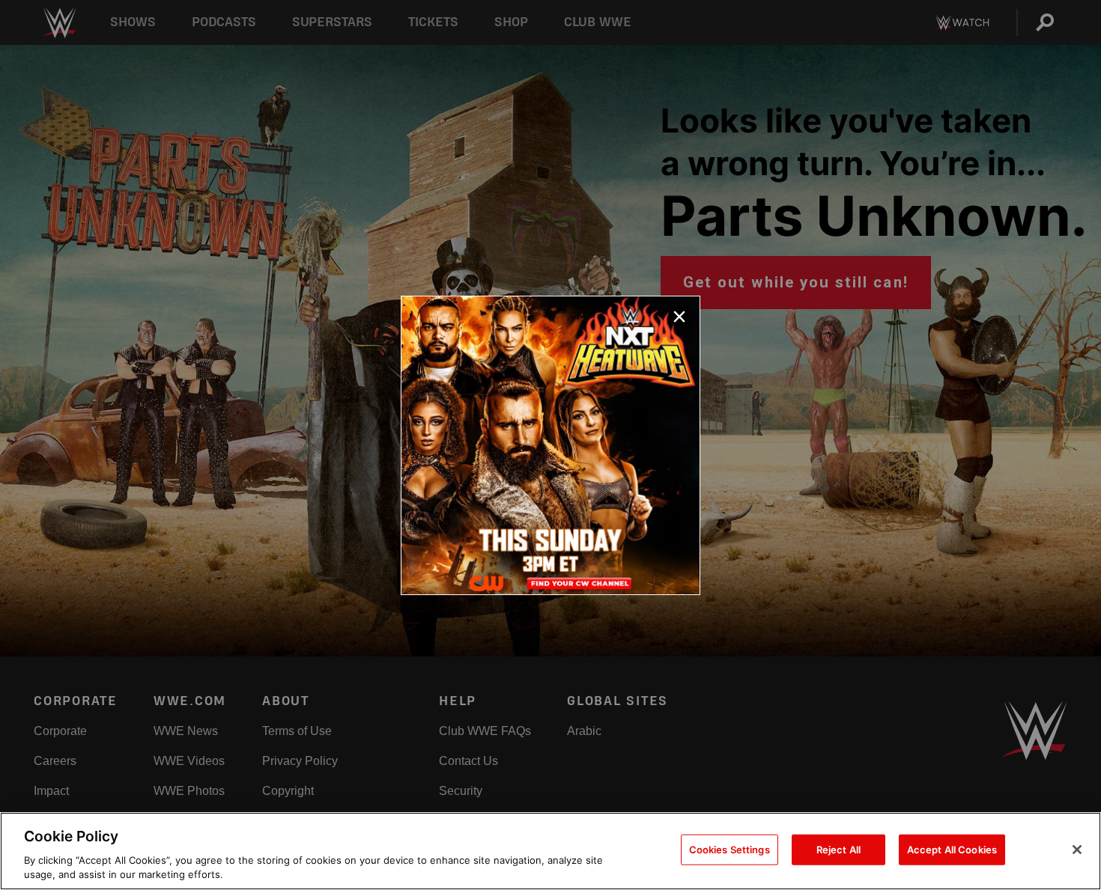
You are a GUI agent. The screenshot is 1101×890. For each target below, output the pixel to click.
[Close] (1077, 849)
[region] (550, 851)
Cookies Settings (729, 850)
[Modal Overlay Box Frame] (550, 445)
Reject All (838, 850)
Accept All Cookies (952, 850)
